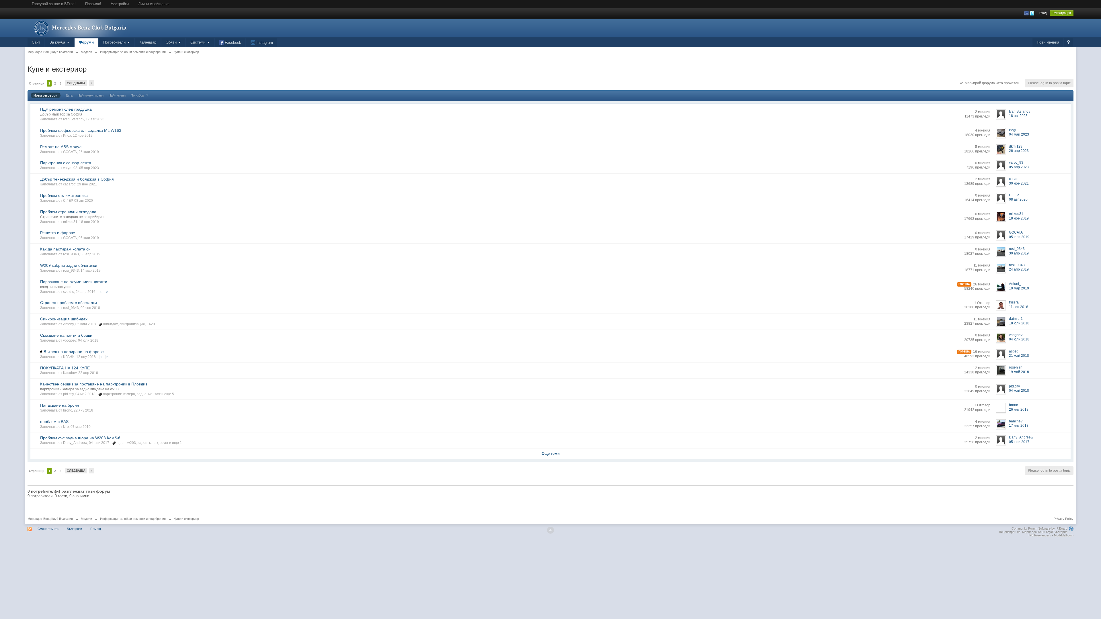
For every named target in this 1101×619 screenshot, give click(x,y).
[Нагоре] (550, 530)
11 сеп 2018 (1018, 307)
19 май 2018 (1019, 372)
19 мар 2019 (1019, 288)
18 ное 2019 (1019, 218)
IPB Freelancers (1039, 535)
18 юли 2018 (1019, 323)
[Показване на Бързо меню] (1068, 42)
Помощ (95, 528)
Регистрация (1062, 13)
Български (74, 528)
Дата (69, 95)
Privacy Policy (1063, 518)
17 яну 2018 (1018, 426)
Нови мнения (1048, 42)
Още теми (551, 453)
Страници (36, 83)
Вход (1043, 13)
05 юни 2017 (1019, 442)
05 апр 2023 (1019, 167)
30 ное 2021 (1019, 183)
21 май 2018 (1019, 356)
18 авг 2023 (1018, 116)
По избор (138, 95)
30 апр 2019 (1019, 253)
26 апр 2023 (1019, 151)
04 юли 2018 (1019, 339)
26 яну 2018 (1018, 410)
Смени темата (48, 528)
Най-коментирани (91, 95)
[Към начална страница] (79, 27)
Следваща (76, 83)
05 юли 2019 (1019, 237)
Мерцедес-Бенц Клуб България (50, 518)
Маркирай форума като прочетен (991, 83)
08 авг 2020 (1018, 199)
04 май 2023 (1019, 134)
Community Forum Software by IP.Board (1039, 528)
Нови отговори (46, 95)
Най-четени (117, 95)
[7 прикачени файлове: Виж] (41, 352)
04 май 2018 (1019, 391)
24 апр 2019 (1019, 269)
